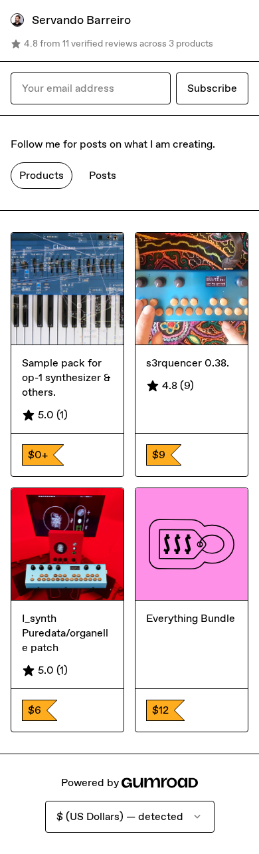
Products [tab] (41, 175)
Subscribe (212, 88)
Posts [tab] (102, 175)
